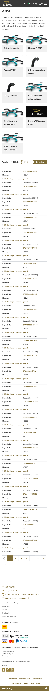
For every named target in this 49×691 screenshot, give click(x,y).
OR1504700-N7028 (30, 340)
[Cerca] (25, 4)
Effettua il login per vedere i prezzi (16, 179)
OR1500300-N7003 (30, 386)
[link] (36, 5)
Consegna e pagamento (9, 616)
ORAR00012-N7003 (30, 186)
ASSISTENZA (11, 591)
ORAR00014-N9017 (30, 432)
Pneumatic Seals (24, 678)
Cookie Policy (6, 606)
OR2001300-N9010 (30, 294)
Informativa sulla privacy (10, 603)
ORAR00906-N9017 (30, 171)
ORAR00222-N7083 (30, 325)
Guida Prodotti (35, 683)
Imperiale (40, 162)
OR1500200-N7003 (30, 540)
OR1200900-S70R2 (30, 494)
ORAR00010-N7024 (30, 279)
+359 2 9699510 (12, 594)
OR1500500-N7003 (30, 233)
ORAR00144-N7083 (30, 402)
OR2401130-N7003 (30, 509)
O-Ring (26, 683)
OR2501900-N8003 (30, 417)
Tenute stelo (13, 678)
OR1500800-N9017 (30, 217)
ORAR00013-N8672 (30, 263)
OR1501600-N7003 (30, 355)
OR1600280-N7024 (30, 371)
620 (43, 558)
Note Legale (6, 613)
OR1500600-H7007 (30, 309)
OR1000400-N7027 (30, 463)
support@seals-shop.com (16, 598)
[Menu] (46, 4)
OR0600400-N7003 (30, 479)
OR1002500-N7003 (30, 248)
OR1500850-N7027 (30, 202)
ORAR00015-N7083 (30, 448)
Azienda (4, 610)
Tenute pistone (37, 678)
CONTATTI (10, 587)
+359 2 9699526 (29, 594)
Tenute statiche (16, 683)
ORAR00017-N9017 (30, 525)
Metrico (27, 162)
